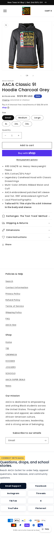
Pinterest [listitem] (40, 508)
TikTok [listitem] (13, 500)
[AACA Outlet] (26, 11)
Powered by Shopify (34, 530)
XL (6, 124)
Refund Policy (13, 300)
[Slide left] (21, 76)
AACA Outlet (22, 530)
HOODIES (10, 361)
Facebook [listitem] (41, 486)
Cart (48, 11)
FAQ (8, 318)
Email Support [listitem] (13, 486)
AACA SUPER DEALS (15, 379)
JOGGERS (11, 367)
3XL (27, 124)
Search (9, 281)
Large (37, 117)
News (8, 385)
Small (8, 117)
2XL (16, 124)
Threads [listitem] (41, 493)
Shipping (5, 100)
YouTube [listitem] (13, 508)
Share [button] (8, 244)
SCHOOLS (10, 373)
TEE (7, 348)
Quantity (6, 130)
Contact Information (17, 287)
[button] (27, 216)
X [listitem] (41, 500)
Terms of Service (15, 306)
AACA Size (11, 324)
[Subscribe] (45, 440)
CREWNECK (11, 354)
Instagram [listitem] (13, 493)
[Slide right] (33, 76)
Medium (22, 117)
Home (9, 342)
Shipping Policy (14, 312)
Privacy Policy (13, 293)
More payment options (27, 159)
